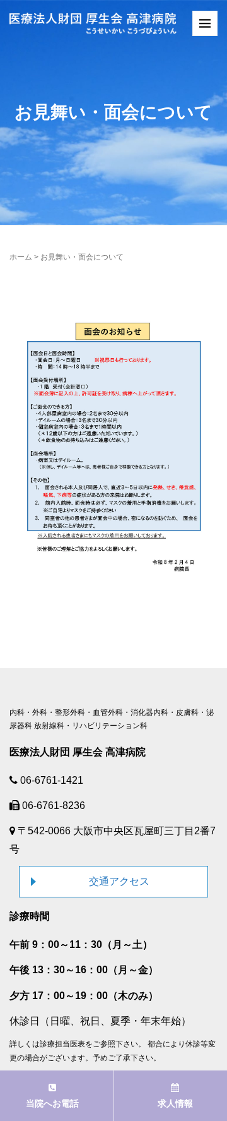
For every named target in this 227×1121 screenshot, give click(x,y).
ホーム (20, 257)
